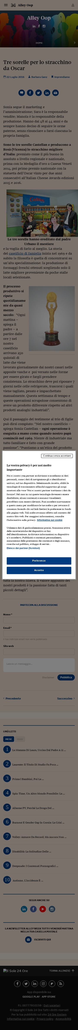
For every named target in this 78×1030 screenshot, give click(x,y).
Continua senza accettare (57, 455)
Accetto (39, 570)
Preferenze (39, 561)
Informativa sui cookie (49, 520)
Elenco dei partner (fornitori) (23, 548)
